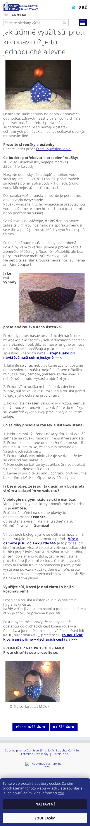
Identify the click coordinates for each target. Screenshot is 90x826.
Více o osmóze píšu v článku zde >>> (40, 540)
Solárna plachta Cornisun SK (24, 750)
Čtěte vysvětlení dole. (53, 148)
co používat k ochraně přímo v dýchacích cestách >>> (43, 637)
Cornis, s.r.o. (61, 754)
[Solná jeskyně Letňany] (21, 5)
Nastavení (45, 804)
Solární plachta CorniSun (64, 750)
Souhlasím (45, 818)
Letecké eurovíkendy (34, 754)
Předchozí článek (30, 727)
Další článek (63, 727)
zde (61, 793)
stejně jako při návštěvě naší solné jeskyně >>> (39, 355)
